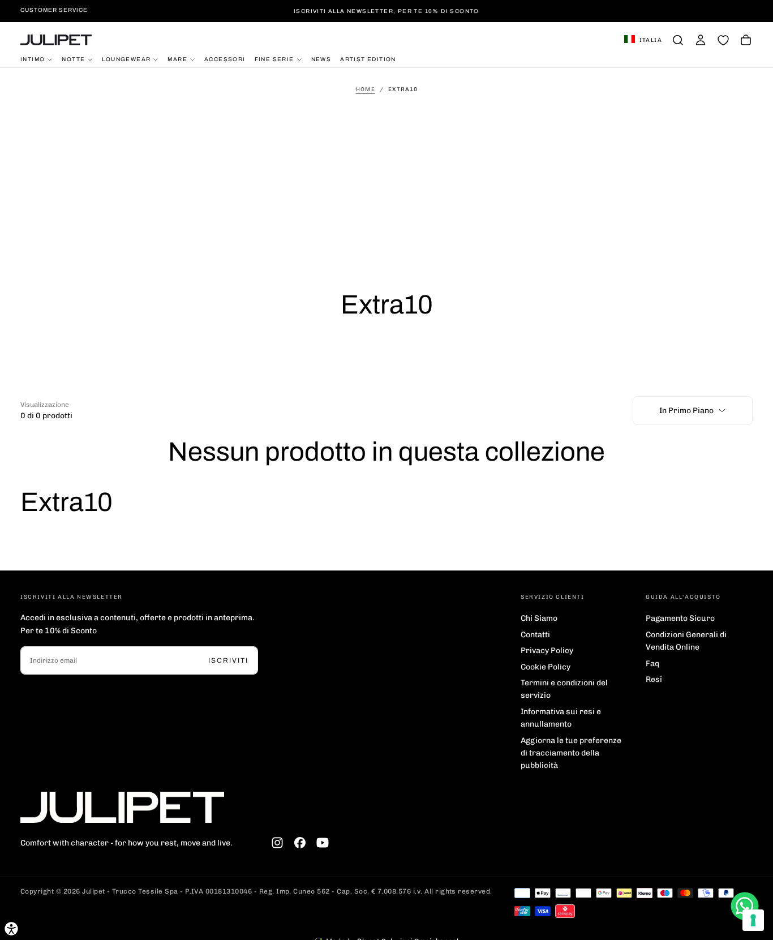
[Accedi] (700, 40)
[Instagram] (277, 842)
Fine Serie (274, 58)
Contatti (535, 634)
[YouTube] (322, 842)
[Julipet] (122, 807)
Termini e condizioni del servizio (564, 689)
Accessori (225, 58)
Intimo (32, 58)
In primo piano (686, 410)
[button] (643, 40)
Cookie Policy (545, 667)
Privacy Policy (547, 650)
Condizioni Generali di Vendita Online (686, 641)
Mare (177, 58)
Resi (654, 679)
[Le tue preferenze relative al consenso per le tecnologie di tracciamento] (753, 920)
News (321, 58)
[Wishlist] (723, 40)
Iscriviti (228, 660)
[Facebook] (300, 842)
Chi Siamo (539, 618)
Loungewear (126, 58)
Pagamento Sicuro (680, 618)
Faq (652, 663)
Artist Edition (368, 58)
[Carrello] (746, 40)
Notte (73, 58)
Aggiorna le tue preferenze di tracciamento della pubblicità (571, 753)
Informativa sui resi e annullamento (561, 718)
